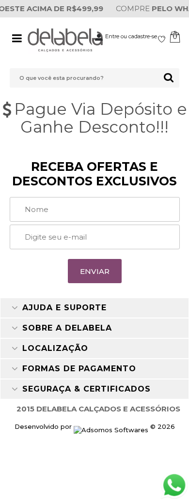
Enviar (95, 271)
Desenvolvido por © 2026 (95, 426)
